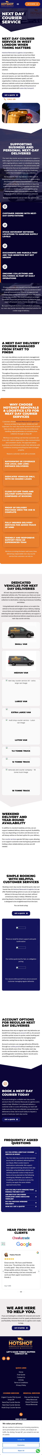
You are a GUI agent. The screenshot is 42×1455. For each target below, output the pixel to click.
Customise (21, 1445)
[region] (21, 1437)
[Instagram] (4, 1358)
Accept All (21, 1439)
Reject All (21, 1450)
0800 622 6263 (21, 1419)
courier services (10, 839)
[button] (17, 4)
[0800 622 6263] (21, 1414)
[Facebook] (8, 1358)
